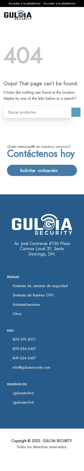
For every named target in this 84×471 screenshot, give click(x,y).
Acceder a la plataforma (24, 3)
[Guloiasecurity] (18, 15)
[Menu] (74, 15)
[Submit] (75, 112)
